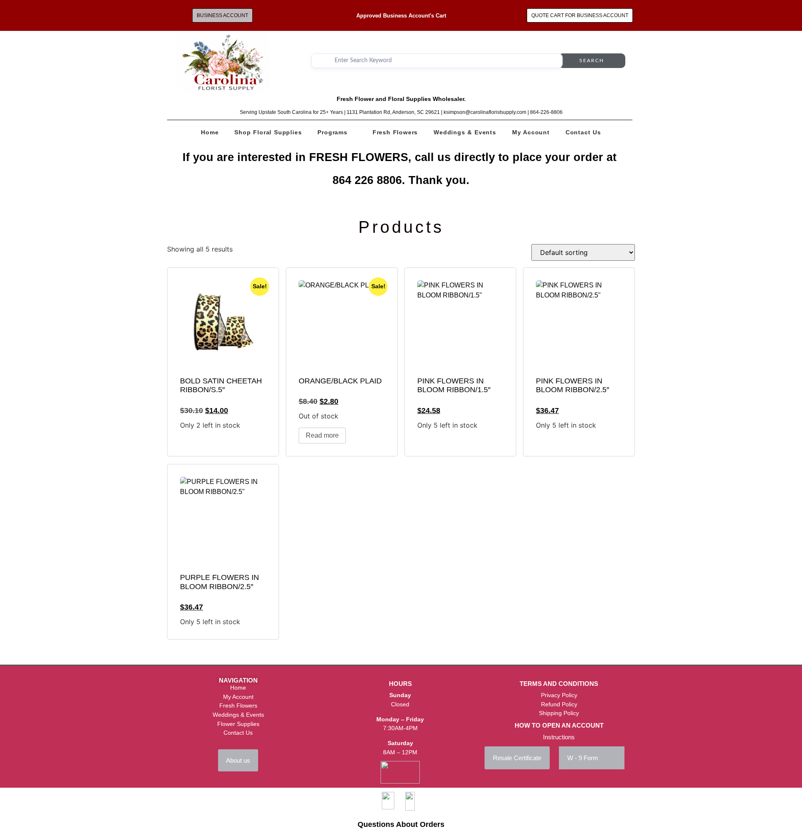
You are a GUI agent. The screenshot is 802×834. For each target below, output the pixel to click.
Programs (332, 132)
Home (209, 132)
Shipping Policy (559, 713)
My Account (531, 132)
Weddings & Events (465, 132)
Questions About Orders (401, 824)
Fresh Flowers (395, 132)
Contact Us (583, 132)
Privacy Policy (559, 695)
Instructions (559, 737)
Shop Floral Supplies (268, 132)
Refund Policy (559, 704)
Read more (322, 435)
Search (591, 60)
